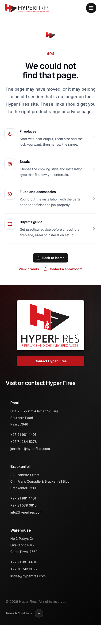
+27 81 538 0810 (23, 505)
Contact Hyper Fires (51, 361)
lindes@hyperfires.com (28, 576)
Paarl (14, 402)
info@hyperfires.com (26, 512)
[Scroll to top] (39, 613)
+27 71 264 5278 (23, 442)
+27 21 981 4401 (23, 434)
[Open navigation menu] (91, 8)
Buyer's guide (31, 222)
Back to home (53, 258)
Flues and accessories (38, 192)
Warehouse (20, 530)
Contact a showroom (65, 269)
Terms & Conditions (19, 613)
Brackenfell (20, 466)
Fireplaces (28, 131)
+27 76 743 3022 (24, 569)
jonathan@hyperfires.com (30, 449)
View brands (29, 269)
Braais (25, 161)
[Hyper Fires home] (27, 8)
